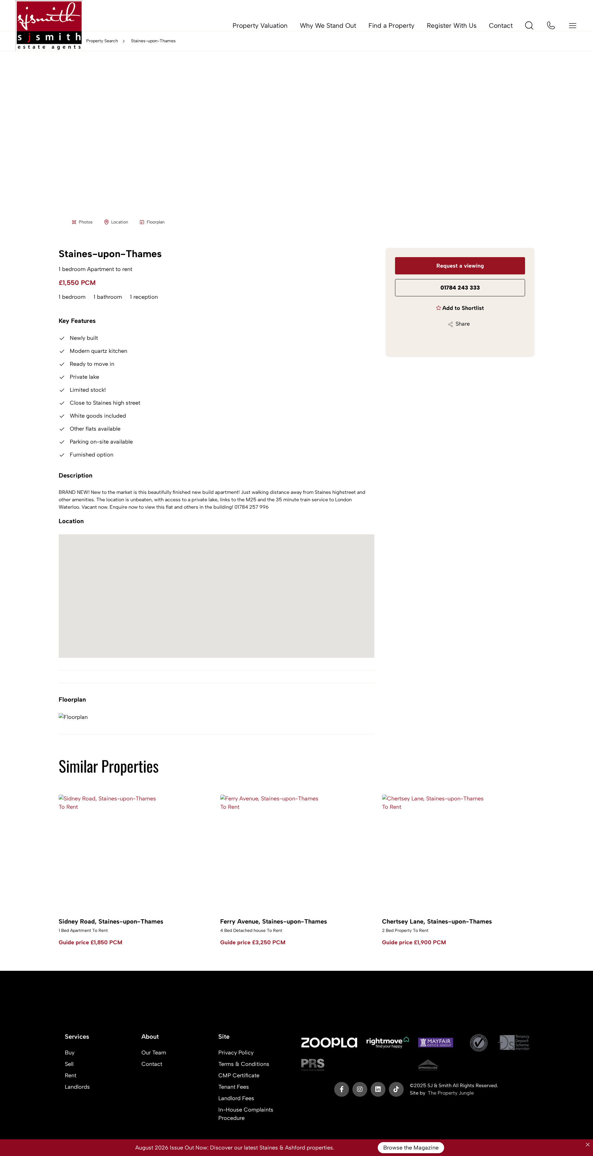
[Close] (587, 1144)
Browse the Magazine (411, 1147)
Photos (86, 222)
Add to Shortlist (463, 308)
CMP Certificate (238, 1075)
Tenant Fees (233, 1086)
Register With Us (452, 25)
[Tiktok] (396, 1089)
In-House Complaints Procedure (245, 1113)
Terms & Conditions (243, 1064)
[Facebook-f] (341, 1089)
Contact (501, 25)
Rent (70, 1075)
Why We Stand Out (328, 25)
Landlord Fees (236, 1098)
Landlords (77, 1086)
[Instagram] (359, 1089)
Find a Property (391, 25)
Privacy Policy (236, 1052)
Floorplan (156, 222)
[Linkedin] (378, 1089)
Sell (69, 1064)
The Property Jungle (451, 1093)
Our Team (153, 1052)
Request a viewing (460, 265)
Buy (69, 1052)
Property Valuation (260, 25)
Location (119, 222)
